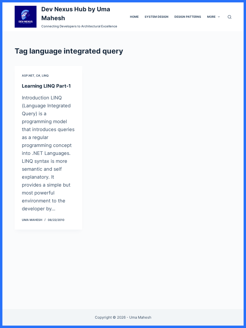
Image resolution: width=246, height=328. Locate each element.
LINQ (45, 75)
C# (38, 75)
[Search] (229, 17)
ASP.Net (28, 75)
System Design (156, 16)
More (211, 16)
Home (134, 16)
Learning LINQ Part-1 (46, 86)
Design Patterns (187, 16)
